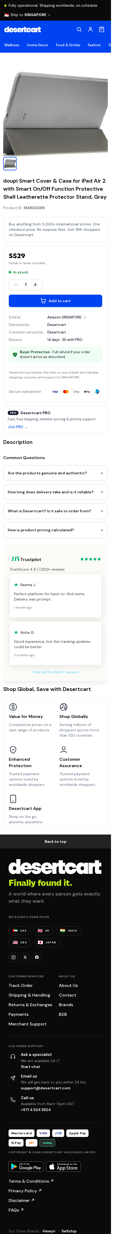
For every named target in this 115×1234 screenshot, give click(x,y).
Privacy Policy (25, 1191)
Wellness (12, 45)
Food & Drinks (68, 45)
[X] (25, 957)
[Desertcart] (22, 29)
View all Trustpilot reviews (55, 672)
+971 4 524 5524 (36, 1109)
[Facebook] (37, 957)
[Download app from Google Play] (26, 1167)
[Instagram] (13, 957)
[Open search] (79, 29)
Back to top (56, 841)
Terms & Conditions (31, 1181)
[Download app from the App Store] (63, 1167)
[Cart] (102, 29)
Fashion (94, 45)
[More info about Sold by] (84, 317)
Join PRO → (18, 427)
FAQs (16, 1210)
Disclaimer (22, 1200)
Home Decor (38, 45)
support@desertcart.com (46, 1088)
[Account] (90, 29)
